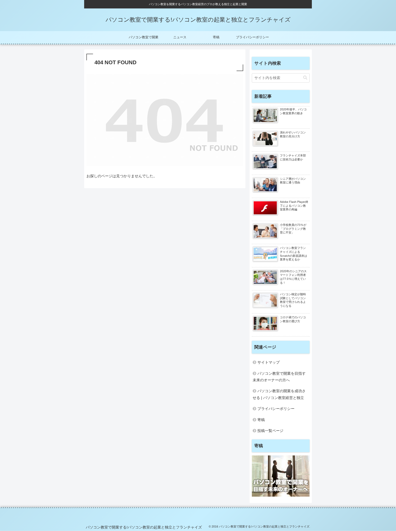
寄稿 (261, 420)
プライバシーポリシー (276, 409)
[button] (305, 77)
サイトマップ (268, 362)
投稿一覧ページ (270, 431)
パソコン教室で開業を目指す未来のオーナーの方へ (279, 376)
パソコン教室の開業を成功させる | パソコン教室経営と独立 (279, 394)
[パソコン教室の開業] (281, 495)
